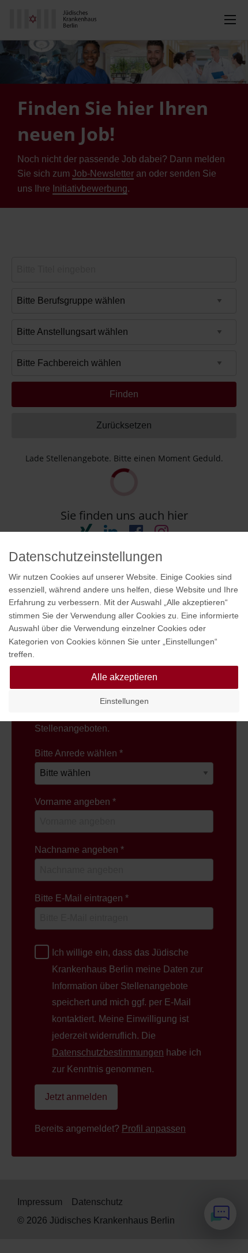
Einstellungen (124, 701)
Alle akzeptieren (124, 677)
